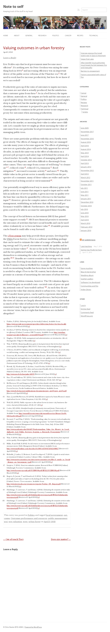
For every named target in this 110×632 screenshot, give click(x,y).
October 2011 (86, 184)
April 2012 (85, 174)
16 (49, 226)
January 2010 (86, 230)
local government (54, 515)
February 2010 (86, 227)
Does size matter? (61, 539)
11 (45, 171)
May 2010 (85, 216)
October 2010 (86, 206)
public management (57, 518)
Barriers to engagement (90, 71)
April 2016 (85, 145)
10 (15, 171)
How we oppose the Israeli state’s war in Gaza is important (93, 54)
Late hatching (86, 246)
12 (58, 171)
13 (51, 180)
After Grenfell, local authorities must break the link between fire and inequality (94, 65)
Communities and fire (89, 286)
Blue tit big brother (88, 272)
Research (42, 35)
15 (27, 219)
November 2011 (87, 181)
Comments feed (87, 312)
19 (13, 258)
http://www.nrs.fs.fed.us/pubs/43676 (20, 374)
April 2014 (85, 156)
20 (46, 287)
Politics (55, 35)
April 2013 (85, 163)
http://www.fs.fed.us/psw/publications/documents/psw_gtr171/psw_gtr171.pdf (37, 391)
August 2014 (86, 149)
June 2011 (85, 191)
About (16, 35)
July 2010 (84, 209)
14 (9, 200)
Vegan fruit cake (87, 59)
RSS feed (78, 9)
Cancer (68, 35)
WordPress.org (87, 316)
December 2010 (87, 202)
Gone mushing (87, 268)
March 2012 (85, 177)
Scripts (85, 112)
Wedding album (87, 275)
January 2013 (86, 167)
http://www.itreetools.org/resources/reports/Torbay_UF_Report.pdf (34, 484)
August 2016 (86, 142)
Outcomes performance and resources (29, 518)
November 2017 (87, 131)
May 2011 (85, 195)
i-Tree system (14, 236)
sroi (6, 521)
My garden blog (88, 240)
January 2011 (86, 198)
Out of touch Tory (13, 539)
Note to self (13, 6)
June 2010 (85, 213)
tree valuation (15, 521)
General (28, 35)
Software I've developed (90, 282)
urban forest (34, 521)
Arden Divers (86, 289)
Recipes (80, 35)
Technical (93, 35)
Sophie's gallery (87, 279)
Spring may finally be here (91, 250)
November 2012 (87, 170)
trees (25, 521)
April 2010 (85, 220)
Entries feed (85, 309)
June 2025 (85, 128)
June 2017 (85, 135)
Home (5, 35)
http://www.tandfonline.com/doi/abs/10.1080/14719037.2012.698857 (33, 449)
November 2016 (87, 138)
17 (27, 248)
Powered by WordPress (33, 627)
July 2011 (84, 188)
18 (11, 258)
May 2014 (85, 153)
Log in (83, 305)
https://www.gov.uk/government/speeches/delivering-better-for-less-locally (36, 324)
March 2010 (85, 223)
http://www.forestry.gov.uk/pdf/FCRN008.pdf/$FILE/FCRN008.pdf (33, 470)
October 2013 (86, 160)
